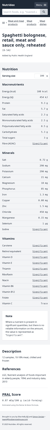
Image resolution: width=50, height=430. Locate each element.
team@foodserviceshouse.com (15, 419)
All (3, 22)
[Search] (44, 12)
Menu (39, 4)
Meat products (31, 22)
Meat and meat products (16, 22)
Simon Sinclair (38, 416)
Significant (40, 143)
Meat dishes (43, 22)
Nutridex (8, 5)
